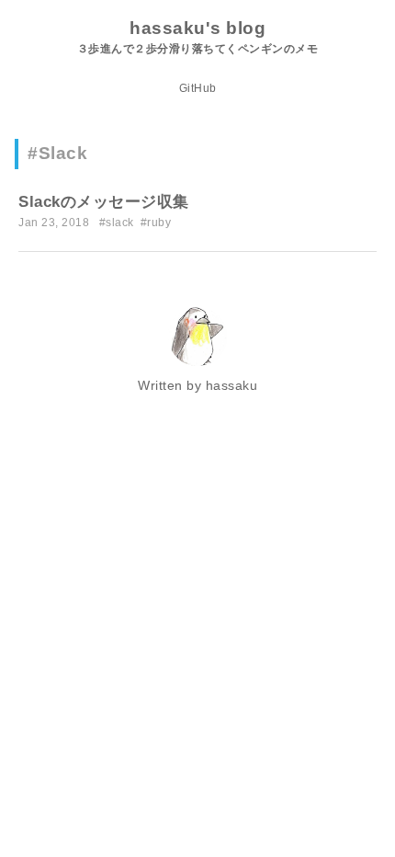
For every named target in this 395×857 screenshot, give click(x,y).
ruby (159, 222)
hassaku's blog (197, 28)
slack (120, 222)
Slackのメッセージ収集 (103, 202)
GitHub (198, 88)
